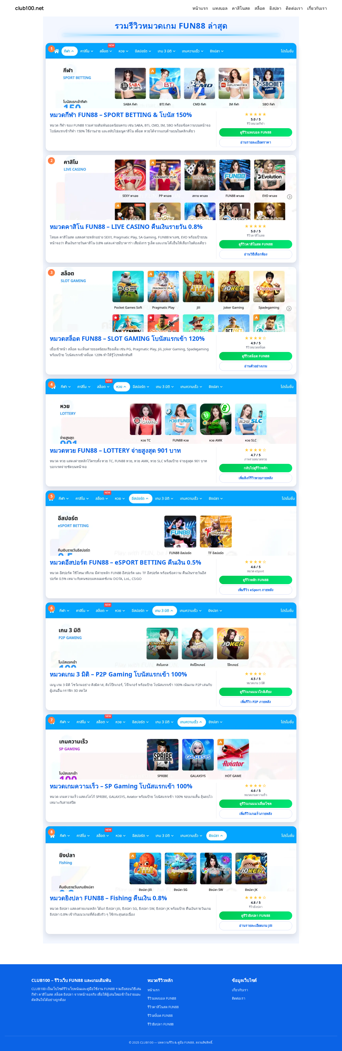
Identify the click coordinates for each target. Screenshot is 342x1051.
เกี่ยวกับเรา (240, 990)
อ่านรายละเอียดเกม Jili (255, 925)
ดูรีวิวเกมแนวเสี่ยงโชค (256, 803)
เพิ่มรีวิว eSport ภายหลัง (255, 590)
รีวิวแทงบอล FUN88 (162, 998)
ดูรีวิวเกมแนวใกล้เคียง (256, 692)
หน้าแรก (154, 990)
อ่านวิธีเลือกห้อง (255, 254)
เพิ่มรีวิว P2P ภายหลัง (256, 702)
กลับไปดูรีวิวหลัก (256, 468)
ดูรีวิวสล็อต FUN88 (256, 356)
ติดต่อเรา (238, 998)
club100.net (29, 8)
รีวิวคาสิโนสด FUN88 (163, 1007)
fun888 (8, 951)
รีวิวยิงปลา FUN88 (161, 1024)
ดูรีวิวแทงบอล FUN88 (255, 132)
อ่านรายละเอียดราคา (255, 142)
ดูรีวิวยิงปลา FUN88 (255, 915)
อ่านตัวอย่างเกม (255, 366)
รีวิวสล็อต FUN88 (160, 1015)
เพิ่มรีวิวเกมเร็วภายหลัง (255, 813)
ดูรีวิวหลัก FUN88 (255, 580)
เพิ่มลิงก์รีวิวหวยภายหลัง (255, 478)
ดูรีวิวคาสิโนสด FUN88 (255, 244)
